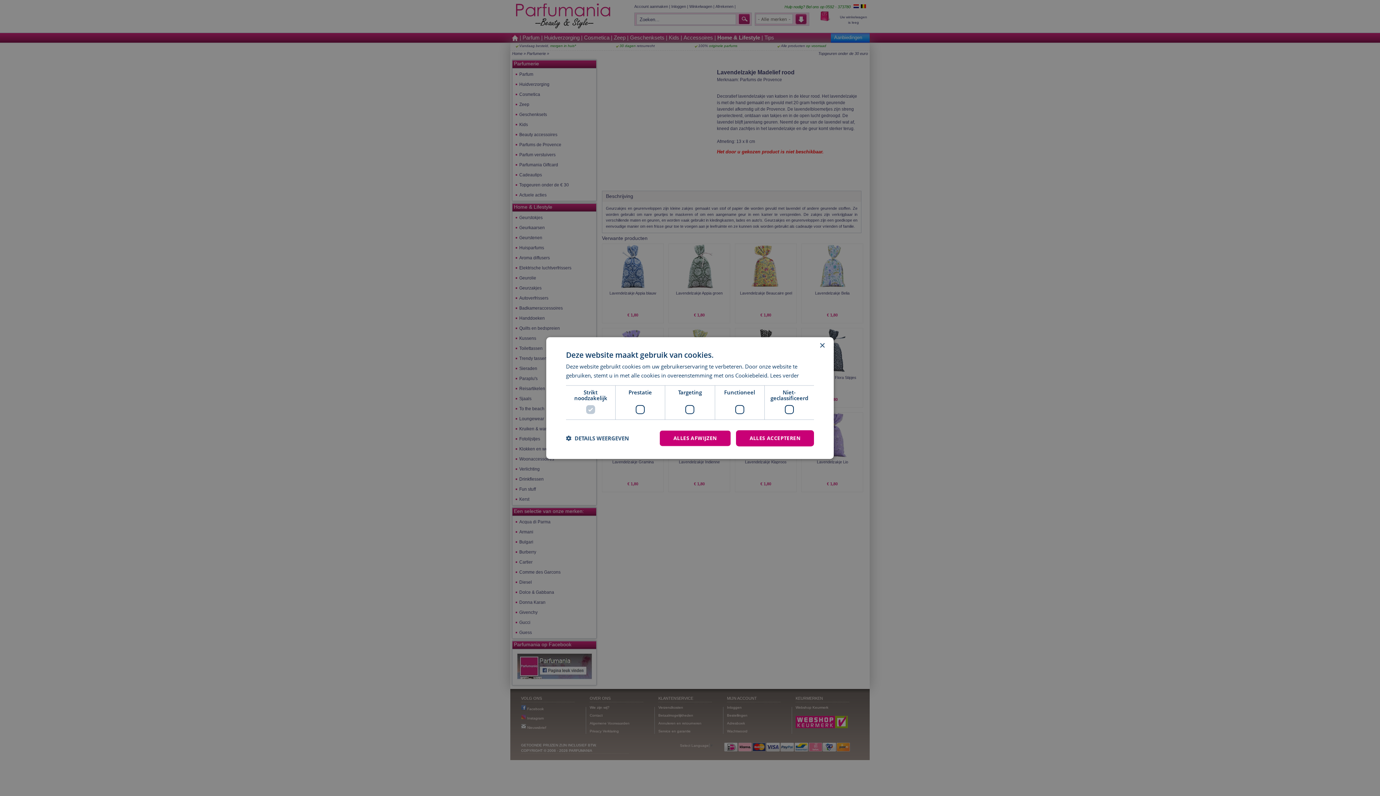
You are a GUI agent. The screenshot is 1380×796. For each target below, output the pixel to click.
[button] (597, 438)
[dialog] (690, 398)
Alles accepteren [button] (775, 438)
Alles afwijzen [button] (695, 438)
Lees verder (784, 375)
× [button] (822, 345)
